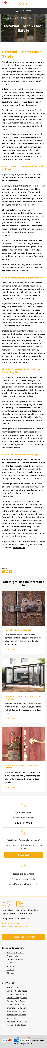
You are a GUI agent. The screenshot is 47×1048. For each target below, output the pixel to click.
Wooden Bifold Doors (16, 1025)
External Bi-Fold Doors (17, 991)
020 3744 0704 (23, 822)
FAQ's (9, 962)
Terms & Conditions (15, 952)
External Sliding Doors (17, 997)
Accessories (12, 1018)
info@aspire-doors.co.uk (23, 884)
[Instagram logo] (29, 1038)
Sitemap (10, 973)
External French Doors (17, 994)
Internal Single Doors (16, 1014)
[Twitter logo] (23, 1038)
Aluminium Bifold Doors (17, 1021)
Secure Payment (25, 11)
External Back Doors (16, 1004)
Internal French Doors (16, 1011)
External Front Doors (16, 1001)
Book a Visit (23, 855)
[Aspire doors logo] (24, 3)
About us (11, 966)
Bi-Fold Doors (13, 987)
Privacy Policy (13, 956)
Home (5, 18)
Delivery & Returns (15, 959)
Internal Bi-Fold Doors (17, 1008)
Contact (10, 969)
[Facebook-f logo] (18, 1038)
